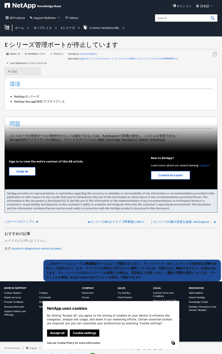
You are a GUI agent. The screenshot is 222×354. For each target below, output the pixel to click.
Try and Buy (124, 293)
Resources (196, 288)
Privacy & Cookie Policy (165, 300)
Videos (73, 18)
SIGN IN (22, 171)
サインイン (184, 6)
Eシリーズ (68, 28)
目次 (14, 72)
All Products (17, 18)
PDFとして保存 (215, 54)
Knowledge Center (198, 302)
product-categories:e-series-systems (36, 248)
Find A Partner (125, 297)
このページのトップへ (20, 221)
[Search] (212, 18)
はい (59, 350)
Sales (121, 288)
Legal (157, 288)
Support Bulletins (45, 18)
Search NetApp (197, 297)
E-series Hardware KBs (104, 28)
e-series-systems (88, 53)
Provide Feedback (13, 302)
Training (43, 293)
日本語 (204, 6)
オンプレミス (43, 28)
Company (88, 288)
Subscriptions (196, 293)
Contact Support (12, 293)
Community (45, 297)
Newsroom (87, 293)
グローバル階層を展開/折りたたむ (9, 28)
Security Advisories (14, 306)
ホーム (20, 28)
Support (204, 165)
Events (85, 297)
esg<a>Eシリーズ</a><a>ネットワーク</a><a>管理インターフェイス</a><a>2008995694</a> (129, 58)
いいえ (78, 350)
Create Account (170, 175)
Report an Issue (12, 297)
